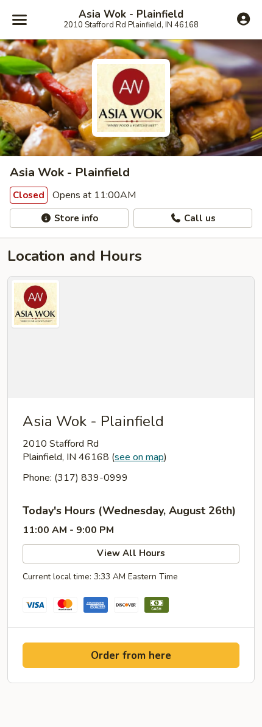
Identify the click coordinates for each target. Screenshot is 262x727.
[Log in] (243, 19)
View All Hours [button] (131, 553)
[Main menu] (19, 19)
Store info (75, 218)
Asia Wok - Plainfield (131, 15)
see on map (139, 457)
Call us (199, 218)
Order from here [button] (131, 656)
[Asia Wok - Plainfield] (131, 337)
